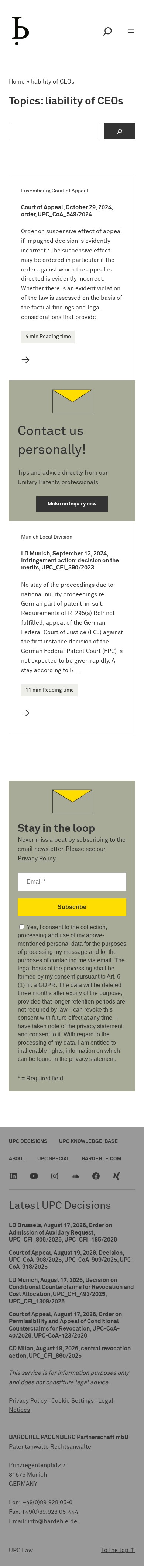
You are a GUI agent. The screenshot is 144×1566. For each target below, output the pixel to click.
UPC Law (21, 1550)
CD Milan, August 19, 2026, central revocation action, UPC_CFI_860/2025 (70, 1352)
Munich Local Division (46, 537)
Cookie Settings (72, 1401)
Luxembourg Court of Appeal (54, 190)
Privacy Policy (36, 859)
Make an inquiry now (72, 504)
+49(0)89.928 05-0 (47, 1502)
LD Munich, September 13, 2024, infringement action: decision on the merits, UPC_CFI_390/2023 (70, 561)
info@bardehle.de (52, 1521)
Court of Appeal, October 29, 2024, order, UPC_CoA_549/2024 (67, 211)
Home (17, 82)
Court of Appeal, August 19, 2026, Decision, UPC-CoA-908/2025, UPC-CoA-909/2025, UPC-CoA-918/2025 (71, 1260)
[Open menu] (130, 31)
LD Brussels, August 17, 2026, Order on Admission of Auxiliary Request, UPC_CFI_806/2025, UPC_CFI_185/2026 (63, 1232)
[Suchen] (119, 131)
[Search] (107, 31)
